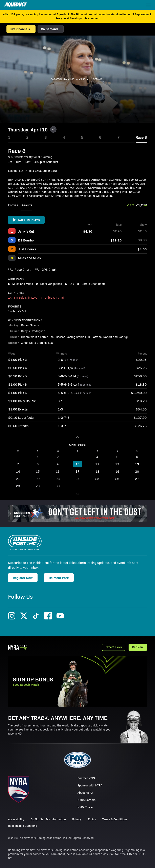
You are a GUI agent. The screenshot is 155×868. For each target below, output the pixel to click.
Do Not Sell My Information (48, 819)
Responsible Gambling (22, 825)
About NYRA (85, 792)
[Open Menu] (149, 5)
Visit (130, 205)
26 (117, 479)
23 (58, 479)
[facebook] (48, 615)
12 (117, 464)
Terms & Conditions (114, 819)
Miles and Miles (29, 258)
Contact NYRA (86, 778)
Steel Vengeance (51, 283)
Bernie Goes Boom (94, 283)
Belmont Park (59, 577)
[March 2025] (77, 437)
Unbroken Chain (55, 297)
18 (97, 471)
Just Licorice (27, 249)
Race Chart (22, 269)
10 (77, 464)
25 (97, 479)
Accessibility (16, 819)
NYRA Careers (86, 800)
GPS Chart (49, 269)
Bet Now (137, 647)
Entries (13, 205)
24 (77, 479)
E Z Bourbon (27, 240)
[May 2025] (77, 494)
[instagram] (11, 615)
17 (77, 471)
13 (137, 464)
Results (26, 205)
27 (137, 479)
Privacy (77, 819)
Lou (71, 283)
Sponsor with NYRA (90, 785)
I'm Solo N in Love (25, 297)
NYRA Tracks (85, 807)
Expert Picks (114, 647)
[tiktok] (36, 615)
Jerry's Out (26, 231)
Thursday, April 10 (28, 129)
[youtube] (60, 615)
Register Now (23, 577)
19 (117, 471)
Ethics (92, 819)
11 (97, 464)
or (53, 29)
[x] (23, 615)
